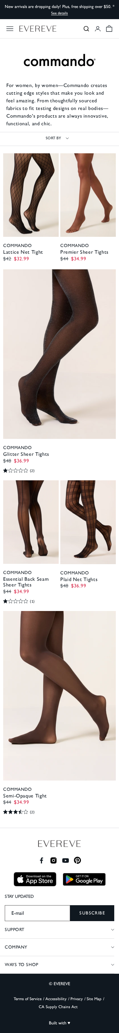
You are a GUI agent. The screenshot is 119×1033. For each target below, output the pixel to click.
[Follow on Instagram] (53, 860)
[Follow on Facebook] (41, 860)
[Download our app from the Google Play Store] (84, 879)
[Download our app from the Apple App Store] (35, 879)
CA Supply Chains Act (58, 1006)
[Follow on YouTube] (65, 860)
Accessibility (56, 998)
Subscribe (92, 913)
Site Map (94, 998)
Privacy (76, 998)
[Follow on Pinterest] (77, 860)
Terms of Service (28, 998)
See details (59, 13)
